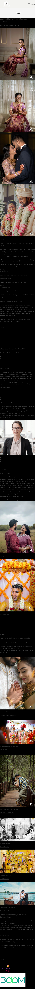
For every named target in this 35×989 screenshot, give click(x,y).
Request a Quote (5, 614)
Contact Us (3, 239)
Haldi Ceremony (4, 879)
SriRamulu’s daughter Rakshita (9, 746)
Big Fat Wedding (4, 749)
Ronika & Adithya (5, 843)
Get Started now (4, 935)
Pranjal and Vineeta (5, 875)
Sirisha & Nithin (4, 712)
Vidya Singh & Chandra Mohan (9, 809)
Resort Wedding (4, 847)
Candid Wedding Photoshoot (8, 715)
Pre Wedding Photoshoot (7, 812)
